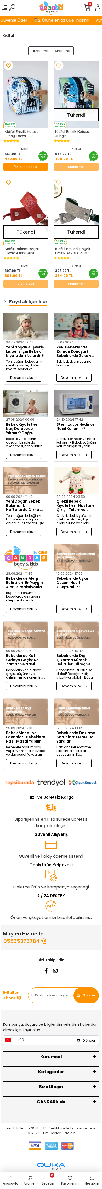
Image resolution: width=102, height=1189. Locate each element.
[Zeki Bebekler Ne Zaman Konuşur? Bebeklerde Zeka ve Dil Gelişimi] (76, 326)
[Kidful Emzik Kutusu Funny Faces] (25, 95)
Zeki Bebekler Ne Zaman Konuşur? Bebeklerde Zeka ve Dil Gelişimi (75, 351)
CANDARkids (51, 1102)
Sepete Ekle (28, 167)
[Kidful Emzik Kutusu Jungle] (76, 95)
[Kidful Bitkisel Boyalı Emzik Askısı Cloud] (76, 211)
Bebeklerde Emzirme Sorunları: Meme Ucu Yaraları (76, 737)
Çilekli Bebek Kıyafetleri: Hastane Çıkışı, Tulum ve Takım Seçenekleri (75, 505)
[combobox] (9, 1040)
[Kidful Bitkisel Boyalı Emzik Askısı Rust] (25, 211)
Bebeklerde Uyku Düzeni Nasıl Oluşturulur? (72, 582)
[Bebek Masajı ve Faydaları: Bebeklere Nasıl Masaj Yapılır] (25, 712)
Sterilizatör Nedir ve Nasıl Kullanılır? (75, 426)
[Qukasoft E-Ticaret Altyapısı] (51, 1166)
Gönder (88, 995)
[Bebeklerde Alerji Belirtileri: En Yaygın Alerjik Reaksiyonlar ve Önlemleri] (25, 557)
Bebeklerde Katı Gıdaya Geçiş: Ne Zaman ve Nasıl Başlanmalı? (22, 660)
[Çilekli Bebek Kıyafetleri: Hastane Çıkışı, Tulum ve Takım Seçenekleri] (76, 480)
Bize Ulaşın (51, 1087)
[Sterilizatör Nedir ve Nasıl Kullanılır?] (76, 403)
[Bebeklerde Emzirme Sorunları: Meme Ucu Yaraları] (76, 712)
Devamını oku (22, 377)
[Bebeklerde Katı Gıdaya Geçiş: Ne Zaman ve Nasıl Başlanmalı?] (25, 635)
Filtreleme (40, 50)
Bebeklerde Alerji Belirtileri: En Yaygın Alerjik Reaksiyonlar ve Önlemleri (24, 582)
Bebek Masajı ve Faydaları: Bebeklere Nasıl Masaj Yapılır (25, 737)
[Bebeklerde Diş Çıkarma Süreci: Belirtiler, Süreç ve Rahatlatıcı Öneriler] (76, 635)
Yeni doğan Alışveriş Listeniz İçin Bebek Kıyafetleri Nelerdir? (25, 351)
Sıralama (62, 50)
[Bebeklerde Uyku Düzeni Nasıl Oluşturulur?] (76, 557)
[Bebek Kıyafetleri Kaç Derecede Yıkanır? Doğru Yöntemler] (25, 403)
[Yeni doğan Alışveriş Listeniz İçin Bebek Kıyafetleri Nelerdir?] (25, 326)
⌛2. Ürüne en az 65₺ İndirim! (56, 20)
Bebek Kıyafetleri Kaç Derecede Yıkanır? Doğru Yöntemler (22, 428)
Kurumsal (51, 1057)
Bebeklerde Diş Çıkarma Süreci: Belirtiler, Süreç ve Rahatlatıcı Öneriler (75, 660)
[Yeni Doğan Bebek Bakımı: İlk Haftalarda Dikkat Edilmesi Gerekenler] (25, 480)
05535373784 (22, 941)
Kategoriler (51, 1072)
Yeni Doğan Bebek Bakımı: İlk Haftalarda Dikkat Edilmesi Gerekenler (25, 505)
